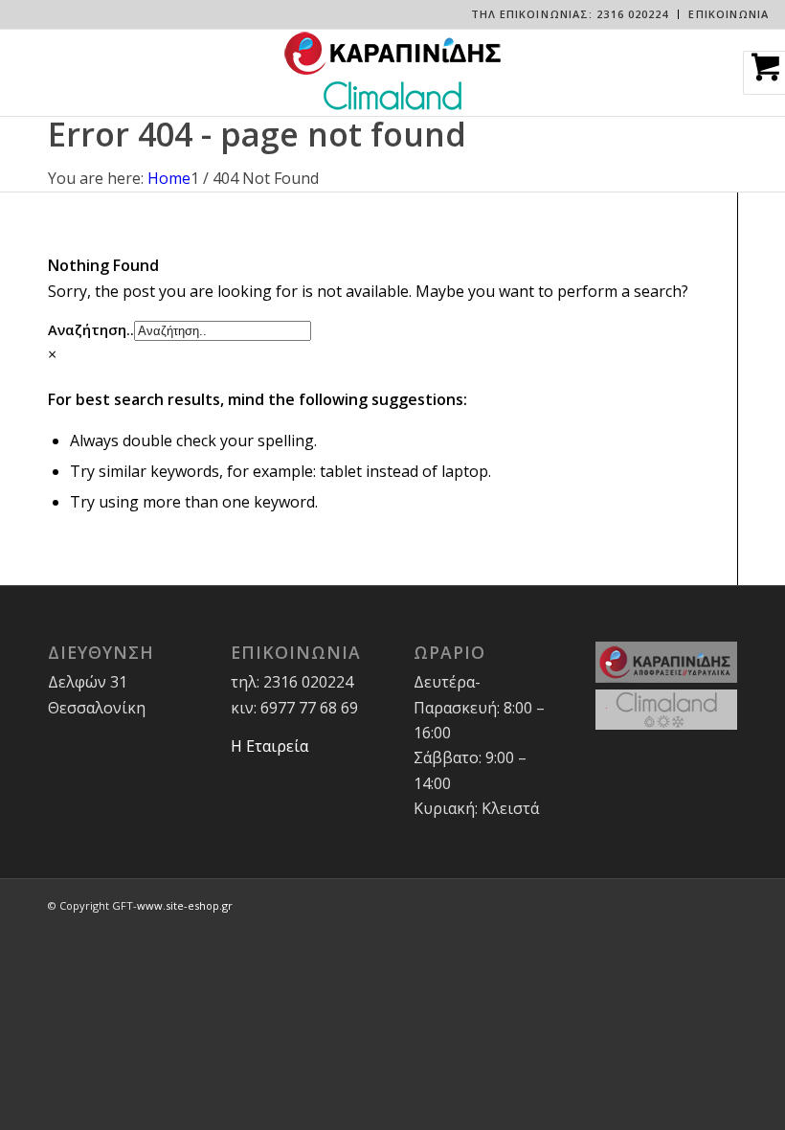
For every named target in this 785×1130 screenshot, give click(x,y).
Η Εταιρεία (269, 746)
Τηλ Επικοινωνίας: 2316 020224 (570, 14)
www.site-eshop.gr (185, 905)
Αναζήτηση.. (91, 329)
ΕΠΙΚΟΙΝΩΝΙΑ (728, 14)
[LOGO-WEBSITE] (392, 73)
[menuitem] (570, 14)
